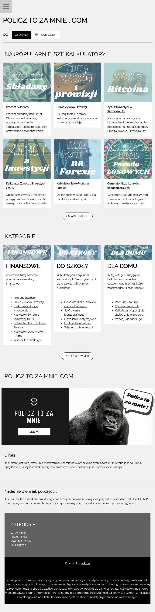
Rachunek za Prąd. (127, 302)
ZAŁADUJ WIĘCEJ (77, 216)
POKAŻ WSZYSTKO (77, 356)
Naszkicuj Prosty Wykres (80, 319)
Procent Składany (25, 297)
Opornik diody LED (127, 306)
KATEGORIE (49, 35)
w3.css (85, 563)
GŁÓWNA (21, 35)
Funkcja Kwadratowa (77, 323)
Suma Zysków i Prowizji (29, 302)
